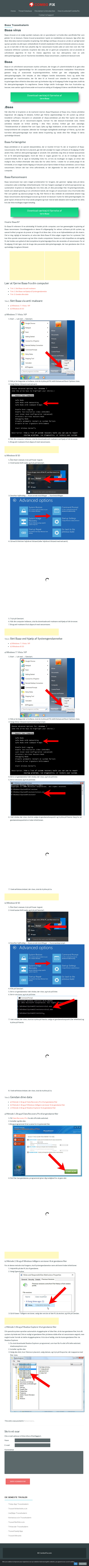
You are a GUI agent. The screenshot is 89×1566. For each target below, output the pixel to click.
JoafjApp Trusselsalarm (17, 1513)
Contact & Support (46, 15)
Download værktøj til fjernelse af (44, 96)
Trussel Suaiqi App (15, 1531)
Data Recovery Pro (19, 1118)
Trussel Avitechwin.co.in (17, 1508)
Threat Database (25, 11)
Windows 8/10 (17, 308)
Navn (7, 1440)
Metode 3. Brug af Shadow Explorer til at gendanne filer (33, 1108)
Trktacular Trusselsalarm (18, 1526)
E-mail (7, 1445)
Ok (76, 1564)
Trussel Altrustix (14, 1535)
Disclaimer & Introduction (45, 11)
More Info (83, 1564)
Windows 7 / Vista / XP (20, 305)
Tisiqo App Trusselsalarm (18, 1504)
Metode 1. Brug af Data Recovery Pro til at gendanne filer (33, 1102)
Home (13, 11)
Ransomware (29, 1421)
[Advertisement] (27, 265)
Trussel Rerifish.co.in (16, 1522)
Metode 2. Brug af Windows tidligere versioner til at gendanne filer (37, 1105)
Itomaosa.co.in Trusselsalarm (19, 1517)
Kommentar (9, 1449)
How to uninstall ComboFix (68, 11)
